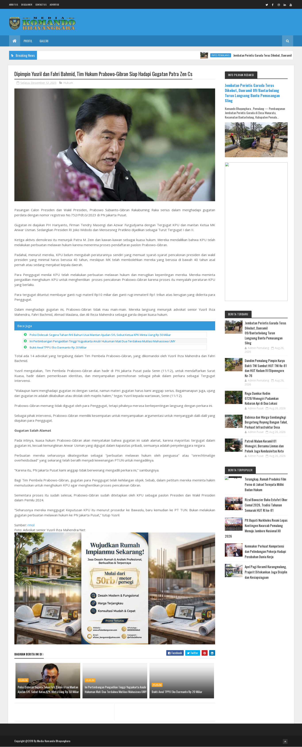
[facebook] (272, 4)
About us (13, 4)
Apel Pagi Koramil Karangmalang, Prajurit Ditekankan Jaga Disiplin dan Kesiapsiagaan (266, 572)
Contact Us (40, 4)
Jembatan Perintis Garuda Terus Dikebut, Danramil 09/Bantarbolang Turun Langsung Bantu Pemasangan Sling (252, 92)
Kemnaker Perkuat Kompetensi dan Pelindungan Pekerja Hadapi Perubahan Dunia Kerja (265, 551)
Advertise (54, 4)
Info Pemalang (203, 55)
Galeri (44, 40)
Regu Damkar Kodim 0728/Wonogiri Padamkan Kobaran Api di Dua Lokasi (262, 398)
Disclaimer (26, 4)
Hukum (68, 83)
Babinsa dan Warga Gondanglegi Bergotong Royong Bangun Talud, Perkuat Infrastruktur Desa (266, 422)
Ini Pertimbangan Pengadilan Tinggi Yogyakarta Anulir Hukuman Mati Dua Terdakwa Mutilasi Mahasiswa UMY (102, 341)
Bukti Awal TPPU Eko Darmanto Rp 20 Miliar (58, 347)
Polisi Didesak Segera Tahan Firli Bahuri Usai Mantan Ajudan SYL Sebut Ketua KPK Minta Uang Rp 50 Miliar (100, 335)
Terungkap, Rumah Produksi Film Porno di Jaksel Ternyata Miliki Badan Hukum (265, 484)
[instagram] (278, 4)
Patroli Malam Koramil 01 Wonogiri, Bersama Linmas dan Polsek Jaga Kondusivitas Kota (264, 446)
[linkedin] (284, 4)
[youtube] (290, 4)
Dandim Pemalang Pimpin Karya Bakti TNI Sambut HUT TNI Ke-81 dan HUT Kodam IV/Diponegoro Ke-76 (266, 368)
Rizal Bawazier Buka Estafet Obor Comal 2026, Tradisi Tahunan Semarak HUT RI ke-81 (266, 505)
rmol (31, 525)
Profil (28, 40)
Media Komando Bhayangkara (54, 741)
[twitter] (266, 4)
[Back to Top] (285, 741)
